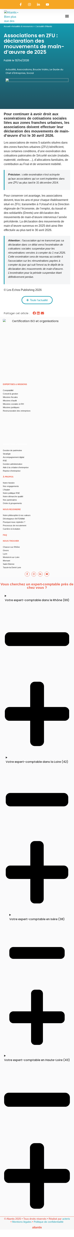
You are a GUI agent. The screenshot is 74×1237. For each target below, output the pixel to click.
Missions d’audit (10, 400)
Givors (6, 550)
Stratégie (7, 454)
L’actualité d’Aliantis (44, 26)
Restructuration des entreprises (17, 411)
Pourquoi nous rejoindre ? (14, 522)
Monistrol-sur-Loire (11, 557)
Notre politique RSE (11, 493)
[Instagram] (29, 4)
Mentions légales (21, 1221)
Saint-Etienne (8, 564)
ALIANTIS (37, 1227)
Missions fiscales (10, 397)
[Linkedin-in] (38, 4)
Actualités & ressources (22, 26)
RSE (5, 461)
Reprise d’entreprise (11, 471)
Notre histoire (9, 483)
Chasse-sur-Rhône (11, 547)
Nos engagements (11, 486)
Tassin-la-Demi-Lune (12, 567)
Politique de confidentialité (48, 1221)
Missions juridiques (11, 407)
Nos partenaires (10, 500)
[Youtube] (47, 4)
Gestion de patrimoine (12, 450)
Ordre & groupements (12, 503)
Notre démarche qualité (13, 496)
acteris (66, 1218)
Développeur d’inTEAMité (14, 519)
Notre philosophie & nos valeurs (17, 515)
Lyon (5, 554)
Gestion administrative (12, 464)
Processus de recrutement (14, 525)
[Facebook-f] (20, 4)
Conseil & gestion (10, 394)
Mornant (6, 561)
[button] (67, 16)
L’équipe (6, 490)
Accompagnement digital (13, 457)
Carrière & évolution (11, 529)
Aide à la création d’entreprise (16, 467)
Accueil (7, 26)
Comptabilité (8, 390)
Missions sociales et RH (13, 404)
